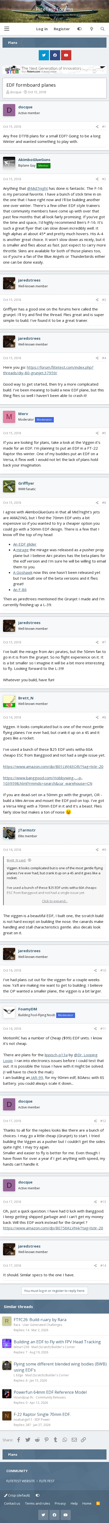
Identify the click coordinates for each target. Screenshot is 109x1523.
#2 (104, 179)
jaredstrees (29, 280)
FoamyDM (27, 1008)
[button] (6, 29)
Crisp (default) (18, 1495)
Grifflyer (26, 483)
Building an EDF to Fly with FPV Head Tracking (57, 1342)
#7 (104, 642)
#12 (103, 1121)
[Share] (97, 127)
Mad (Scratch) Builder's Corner (53, 1347)
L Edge (18, 1375)
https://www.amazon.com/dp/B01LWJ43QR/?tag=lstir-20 (53, 766)
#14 (103, 1265)
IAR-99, (37, 1077)
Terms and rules (37, 1503)
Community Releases (51, 1397)
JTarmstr (27, 829)
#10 (103, 970)
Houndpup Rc (23, 1397)
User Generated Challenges (42, 1325)
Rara (17, 1325)
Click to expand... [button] (55, 901)
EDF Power (42, 1419)
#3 (104, 300)
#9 (104, 850)
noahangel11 (23, 1419)
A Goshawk (22, 572)
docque (16, 92)
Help (74, 1503)
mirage (22, 549)
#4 (104, 358)
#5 (104, 433)
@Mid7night (37, 188)
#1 (104, 127)
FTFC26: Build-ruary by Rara (40, 1319)
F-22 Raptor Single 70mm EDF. (42, 1414)
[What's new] (91, 29)
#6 (104, 503)
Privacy (60, 1503)
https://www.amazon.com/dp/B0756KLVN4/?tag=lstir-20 (53, 1227)
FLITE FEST (47, 1481)
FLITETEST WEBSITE (20, 1481)
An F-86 (20, 589)
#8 (104, 717)
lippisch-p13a (56, 1054)
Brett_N (25, 697)
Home (87, 1503)
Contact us (12, 1503)
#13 (103, 1202)
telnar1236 (21, 1347)
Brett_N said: (16, 860)
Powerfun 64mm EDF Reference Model (50, 1392)
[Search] (102, 29)
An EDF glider (25, 544)
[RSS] (98, 1504)
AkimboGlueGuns (34, 159)
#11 (103, 1029)
